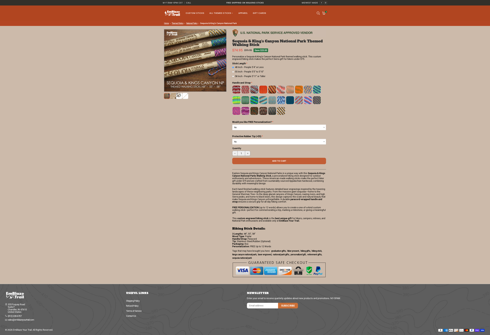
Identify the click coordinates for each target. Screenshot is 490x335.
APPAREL (243, 13)
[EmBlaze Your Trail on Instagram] (325, 2)
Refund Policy (132, 305)
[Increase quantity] (247, 153)
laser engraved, (265, 254)
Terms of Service (134, 311)
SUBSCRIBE (288, 305)
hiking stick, (317, 251)
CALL (188, 3)
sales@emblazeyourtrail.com (21, 320)
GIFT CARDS (259, 13)
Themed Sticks (177, 23)
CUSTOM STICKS (195, 13)
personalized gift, (298, 254)
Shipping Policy (133, 300)
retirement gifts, (314, 254)
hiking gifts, (306, 251)
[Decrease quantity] (234, 153)
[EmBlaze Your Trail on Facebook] (321, 2)
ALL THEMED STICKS (220, 13)
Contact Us (131, 316)
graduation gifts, (278, 251)
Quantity (236, 148)
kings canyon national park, (244, 254)
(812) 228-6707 (15, 316)
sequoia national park (242, 258)
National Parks (191, 23)
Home (166, 23)
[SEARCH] (318, 13)
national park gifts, (281, 254)
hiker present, (293, 251)
